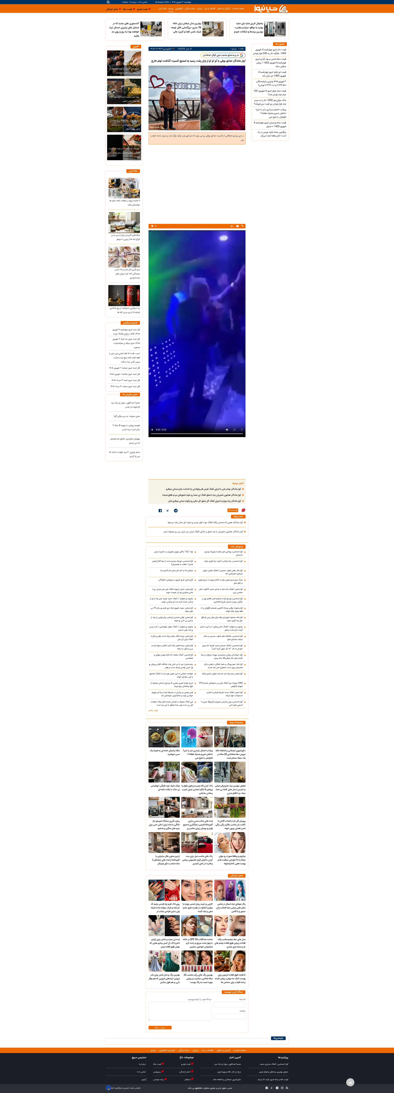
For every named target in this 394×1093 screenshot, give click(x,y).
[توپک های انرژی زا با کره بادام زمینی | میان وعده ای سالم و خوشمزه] (124, 63)
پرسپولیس (157, 1071)
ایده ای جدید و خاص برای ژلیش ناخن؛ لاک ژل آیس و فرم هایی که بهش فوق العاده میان (165, 943)
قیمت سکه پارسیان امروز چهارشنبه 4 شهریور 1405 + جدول (270, 124)
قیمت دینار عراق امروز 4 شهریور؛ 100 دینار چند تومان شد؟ (269, 93)
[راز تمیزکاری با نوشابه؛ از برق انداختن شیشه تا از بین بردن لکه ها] (124, 295)
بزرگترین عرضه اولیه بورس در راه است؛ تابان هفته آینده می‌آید (272, 134)
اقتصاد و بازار (209, 8)
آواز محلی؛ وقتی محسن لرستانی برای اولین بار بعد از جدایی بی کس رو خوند (172, 619)
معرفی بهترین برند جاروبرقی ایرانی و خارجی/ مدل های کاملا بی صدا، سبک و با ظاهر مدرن (230, 789)
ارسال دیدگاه (160, 1027)
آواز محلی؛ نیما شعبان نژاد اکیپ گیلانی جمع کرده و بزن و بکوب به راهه (172, 647)
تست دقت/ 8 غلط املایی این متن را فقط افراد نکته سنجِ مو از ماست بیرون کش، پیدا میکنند (124, 358)
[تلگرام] (176, 511)
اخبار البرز (163, 8)
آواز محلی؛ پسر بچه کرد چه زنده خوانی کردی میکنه (222, 673)
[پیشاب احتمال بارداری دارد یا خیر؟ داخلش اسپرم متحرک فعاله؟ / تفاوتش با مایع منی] (197, 736)
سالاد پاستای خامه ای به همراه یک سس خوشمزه (165, 752)
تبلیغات (125, 2)
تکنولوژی (179, 8)
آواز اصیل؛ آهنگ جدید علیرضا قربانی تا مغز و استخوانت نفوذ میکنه (225, 694)
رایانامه (242, 1011)
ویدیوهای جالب (236, 546)
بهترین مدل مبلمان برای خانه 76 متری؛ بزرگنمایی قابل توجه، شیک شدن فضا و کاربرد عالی (186, 28)
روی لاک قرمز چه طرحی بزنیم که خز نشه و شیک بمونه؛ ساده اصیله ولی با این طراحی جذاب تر (165, 907)
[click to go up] (350, 1082)
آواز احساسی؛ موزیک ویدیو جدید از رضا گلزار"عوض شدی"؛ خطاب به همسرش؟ (172, 563)
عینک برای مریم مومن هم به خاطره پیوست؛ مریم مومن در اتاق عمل (220, 581)
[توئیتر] (168, 511)
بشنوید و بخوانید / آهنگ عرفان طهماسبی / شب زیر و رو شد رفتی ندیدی (171, 628)
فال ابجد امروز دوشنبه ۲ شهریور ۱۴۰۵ (124, 368)
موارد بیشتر (153, 710)
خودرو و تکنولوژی (167, 1050)
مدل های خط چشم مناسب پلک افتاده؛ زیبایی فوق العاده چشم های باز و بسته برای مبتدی (229, 943)
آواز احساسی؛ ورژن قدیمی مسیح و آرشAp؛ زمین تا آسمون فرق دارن (222, 703)
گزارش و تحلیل (223, 8)
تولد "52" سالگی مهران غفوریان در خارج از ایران (173, 551)
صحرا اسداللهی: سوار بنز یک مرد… (227, 1064)
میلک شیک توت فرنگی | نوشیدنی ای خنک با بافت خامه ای (165, 787)
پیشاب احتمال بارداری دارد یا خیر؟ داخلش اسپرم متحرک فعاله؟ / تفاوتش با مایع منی (198, 754)
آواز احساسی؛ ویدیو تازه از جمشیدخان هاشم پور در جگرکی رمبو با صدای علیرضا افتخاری (222, 600)
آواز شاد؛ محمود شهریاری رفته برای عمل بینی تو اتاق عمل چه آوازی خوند (222, 619)
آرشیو (144, 1079)
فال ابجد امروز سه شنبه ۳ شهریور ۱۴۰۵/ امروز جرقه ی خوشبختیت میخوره (126, 343)
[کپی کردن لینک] (242, 226)
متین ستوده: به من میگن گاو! (127, 416)
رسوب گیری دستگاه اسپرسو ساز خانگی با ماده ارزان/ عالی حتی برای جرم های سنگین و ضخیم (164, 824)
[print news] (232, 226)
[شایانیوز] (271, 8)
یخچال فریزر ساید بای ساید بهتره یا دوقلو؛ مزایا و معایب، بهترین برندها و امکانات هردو (248, 28)
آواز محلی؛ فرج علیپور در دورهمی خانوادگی (176, 580)
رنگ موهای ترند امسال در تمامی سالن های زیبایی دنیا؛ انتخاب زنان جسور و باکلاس (230, 907)
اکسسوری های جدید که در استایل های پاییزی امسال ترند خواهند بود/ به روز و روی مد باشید (124, 30)
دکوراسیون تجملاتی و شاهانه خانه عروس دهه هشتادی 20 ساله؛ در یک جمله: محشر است (230, 754)
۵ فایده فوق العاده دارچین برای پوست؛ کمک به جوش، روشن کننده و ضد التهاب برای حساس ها (230, 978)
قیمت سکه (157, 1064)
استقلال (188, 1079)
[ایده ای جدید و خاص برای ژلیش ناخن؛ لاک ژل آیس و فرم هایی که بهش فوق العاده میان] (164, 925)
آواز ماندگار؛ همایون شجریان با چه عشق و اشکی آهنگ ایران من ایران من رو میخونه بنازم (203, 532)
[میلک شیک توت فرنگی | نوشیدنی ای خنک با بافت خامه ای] (164, 772)
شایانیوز (198, 1088)
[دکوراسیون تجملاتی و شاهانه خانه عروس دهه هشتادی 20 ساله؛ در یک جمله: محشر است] (229, 736)
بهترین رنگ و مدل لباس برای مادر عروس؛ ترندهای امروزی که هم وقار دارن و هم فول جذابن (164, 978)
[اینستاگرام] (281, 1088)
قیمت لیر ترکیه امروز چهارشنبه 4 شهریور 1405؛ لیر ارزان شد (272, 74)
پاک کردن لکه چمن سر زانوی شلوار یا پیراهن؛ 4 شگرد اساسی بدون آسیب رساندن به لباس (197, 789)
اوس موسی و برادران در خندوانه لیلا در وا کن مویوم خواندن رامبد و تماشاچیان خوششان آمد (172, 694)
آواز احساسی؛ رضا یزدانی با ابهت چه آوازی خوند (223, 561)
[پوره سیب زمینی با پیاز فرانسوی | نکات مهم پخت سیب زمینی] (124, 91)
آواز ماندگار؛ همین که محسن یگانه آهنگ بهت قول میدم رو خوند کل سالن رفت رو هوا (205, 522)
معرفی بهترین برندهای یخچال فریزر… (273, 1072)
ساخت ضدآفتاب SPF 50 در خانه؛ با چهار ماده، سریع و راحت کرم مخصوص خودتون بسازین (198, 943)
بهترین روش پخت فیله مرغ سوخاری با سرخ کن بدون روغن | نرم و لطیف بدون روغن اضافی (125, 125)
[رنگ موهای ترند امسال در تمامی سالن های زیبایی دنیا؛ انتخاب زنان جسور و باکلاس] (229, 890)
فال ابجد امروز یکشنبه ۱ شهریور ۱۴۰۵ (125, 374)
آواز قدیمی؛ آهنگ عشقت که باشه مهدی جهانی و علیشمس (173, 656)
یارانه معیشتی (158, 1079)
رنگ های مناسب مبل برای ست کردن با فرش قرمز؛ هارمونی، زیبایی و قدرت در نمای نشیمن (197, 860)
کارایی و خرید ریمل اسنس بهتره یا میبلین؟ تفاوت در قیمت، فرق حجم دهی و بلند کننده (198, 907)
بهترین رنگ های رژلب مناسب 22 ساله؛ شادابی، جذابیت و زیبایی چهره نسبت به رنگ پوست (198, 978)
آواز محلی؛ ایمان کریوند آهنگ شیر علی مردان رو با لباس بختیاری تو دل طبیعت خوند (172, 591)
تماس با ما (143, 2)
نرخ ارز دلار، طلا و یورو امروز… (228, 1072)
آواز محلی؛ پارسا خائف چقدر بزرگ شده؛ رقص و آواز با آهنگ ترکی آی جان (172, 638)
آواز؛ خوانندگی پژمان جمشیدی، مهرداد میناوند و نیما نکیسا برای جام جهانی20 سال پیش (222, 656)
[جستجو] (108, 2)
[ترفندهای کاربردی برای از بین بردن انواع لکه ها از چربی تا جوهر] (124, 222)
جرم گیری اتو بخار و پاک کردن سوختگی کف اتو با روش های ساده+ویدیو (127, 274)
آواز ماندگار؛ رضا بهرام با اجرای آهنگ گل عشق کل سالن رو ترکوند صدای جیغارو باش (204, 501)
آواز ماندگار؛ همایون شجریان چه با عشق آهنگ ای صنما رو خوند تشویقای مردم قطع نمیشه (201, 495)
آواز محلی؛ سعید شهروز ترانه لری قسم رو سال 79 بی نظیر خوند (172, 610)
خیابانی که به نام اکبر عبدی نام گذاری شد (176, 570)
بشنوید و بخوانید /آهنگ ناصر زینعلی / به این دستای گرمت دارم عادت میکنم (221, 628)
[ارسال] (237, 226)
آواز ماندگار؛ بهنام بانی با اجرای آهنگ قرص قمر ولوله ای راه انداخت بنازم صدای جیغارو (203, 489)
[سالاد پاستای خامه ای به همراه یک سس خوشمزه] (164, 736)
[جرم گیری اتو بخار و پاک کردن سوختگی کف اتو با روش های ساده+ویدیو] (124, 257)
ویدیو (171, 8)
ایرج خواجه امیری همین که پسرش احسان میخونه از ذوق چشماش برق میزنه (172, 685)
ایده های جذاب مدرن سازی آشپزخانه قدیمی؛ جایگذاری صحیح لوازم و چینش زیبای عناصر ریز (198, 824)
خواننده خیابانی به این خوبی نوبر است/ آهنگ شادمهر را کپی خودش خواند (171, 675)
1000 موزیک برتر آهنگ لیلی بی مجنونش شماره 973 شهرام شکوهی (221, 685)
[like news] (152, 226)
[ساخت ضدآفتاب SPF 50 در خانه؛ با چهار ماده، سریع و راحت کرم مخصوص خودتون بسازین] (197, 925)
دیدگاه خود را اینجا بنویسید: (199, 999)
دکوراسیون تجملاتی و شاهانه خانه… (226, 1079)
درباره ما (133, 2)
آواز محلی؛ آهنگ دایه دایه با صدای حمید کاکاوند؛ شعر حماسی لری (221, 591)
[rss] (286, 1088)
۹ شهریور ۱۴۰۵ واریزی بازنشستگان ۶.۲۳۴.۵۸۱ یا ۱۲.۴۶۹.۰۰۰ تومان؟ (271, 83)
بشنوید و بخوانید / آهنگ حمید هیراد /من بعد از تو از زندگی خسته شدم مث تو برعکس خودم (171, 600)
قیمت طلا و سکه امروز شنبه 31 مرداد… (272, 1079)
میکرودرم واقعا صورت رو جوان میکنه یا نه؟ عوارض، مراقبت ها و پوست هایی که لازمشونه (231, 860)
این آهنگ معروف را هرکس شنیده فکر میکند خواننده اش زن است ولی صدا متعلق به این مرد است (172, 703)
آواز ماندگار (233, 510)
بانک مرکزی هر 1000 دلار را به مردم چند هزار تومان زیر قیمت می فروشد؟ (270, 102)
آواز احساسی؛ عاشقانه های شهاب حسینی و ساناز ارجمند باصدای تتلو (223, 638)
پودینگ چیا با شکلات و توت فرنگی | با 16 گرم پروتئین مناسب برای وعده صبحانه (124, 153)
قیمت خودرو (186, 1064)
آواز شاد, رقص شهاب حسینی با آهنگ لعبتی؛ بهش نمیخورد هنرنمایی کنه (223, 572)
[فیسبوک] (160, 511)
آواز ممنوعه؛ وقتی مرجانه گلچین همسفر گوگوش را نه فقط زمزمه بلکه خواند (222, 610)
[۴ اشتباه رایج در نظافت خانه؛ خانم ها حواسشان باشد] (124, 187)
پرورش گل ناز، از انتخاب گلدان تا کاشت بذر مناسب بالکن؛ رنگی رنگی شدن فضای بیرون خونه (230, 824)
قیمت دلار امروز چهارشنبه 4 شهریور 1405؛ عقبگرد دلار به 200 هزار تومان (269, 51)
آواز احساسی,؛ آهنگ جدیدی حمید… (273, 1064)
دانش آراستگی (185, 1071)
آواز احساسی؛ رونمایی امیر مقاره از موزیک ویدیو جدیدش (224, 553)
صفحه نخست (238, 8)
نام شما (242, 999)
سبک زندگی (190, 8)
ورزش (199, 8)
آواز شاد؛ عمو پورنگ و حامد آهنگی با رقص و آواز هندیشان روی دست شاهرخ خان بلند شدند (223, 666)
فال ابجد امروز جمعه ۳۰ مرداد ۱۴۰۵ (125, 386)
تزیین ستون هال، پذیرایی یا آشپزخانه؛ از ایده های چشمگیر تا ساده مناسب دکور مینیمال (166, 860)
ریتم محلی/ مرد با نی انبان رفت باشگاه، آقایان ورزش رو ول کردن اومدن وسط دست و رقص (171, 666)
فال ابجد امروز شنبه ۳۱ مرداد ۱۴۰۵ (126, 380)
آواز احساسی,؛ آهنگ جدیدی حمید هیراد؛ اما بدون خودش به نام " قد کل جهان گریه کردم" (222, 647)
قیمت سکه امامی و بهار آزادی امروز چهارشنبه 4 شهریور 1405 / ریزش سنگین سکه (270, 62)
